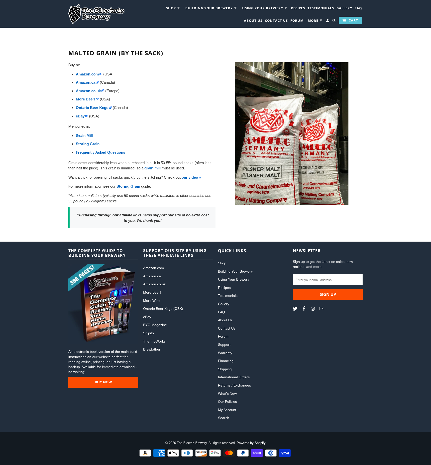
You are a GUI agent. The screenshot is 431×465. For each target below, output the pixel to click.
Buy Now (103, 382)
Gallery (344, 8)
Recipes (298, 8)
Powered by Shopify (251, 443)
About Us (253, 21)
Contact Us (276, 21)
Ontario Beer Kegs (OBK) (163, 309)
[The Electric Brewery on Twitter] (295, 308)
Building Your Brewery (211, 7)
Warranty (225, 353)
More (315, 20)
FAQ (358, 8)
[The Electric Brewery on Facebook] (304, 308)
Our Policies (227, 402)
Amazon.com (153, 268)
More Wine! (152, 301)
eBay (147, 317)
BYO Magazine (155, 325)
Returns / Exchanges (234, 385)
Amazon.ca (152, 276)
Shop (173, 7)
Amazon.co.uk (154, 284)
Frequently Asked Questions (100, 152)
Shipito (148, 333)
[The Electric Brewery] (96, 14)
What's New (227, 394)
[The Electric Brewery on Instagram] (313, 308)
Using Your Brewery (264, 7)
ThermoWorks (154, 341)
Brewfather (151, 349)
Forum (297, 21)
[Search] (334, 21)
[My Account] (328, 21)
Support (224, 345)
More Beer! (152, 292)
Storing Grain (128, 186)
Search (223, 418)
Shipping (225, 369)
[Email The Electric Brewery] (322, 308)
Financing (225, 361)
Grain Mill (84, 135)
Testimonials (321, 8)
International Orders (234, 377)
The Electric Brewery (192, 443)
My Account (227, 410)
